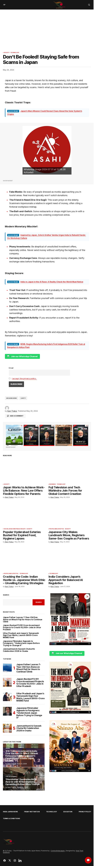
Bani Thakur (12, 764)
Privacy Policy (85, 812)
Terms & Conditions (11, 818)
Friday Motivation (32, 812)
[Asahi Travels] (47, 150)
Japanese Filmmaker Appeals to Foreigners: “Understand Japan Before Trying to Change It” (21, 643)
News (8, 748)
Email (11, 368)
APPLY (70, 643)
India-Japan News (10, 812)
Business (52, 484)
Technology (14, 52)
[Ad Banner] (47, 435)
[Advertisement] (47, 28)
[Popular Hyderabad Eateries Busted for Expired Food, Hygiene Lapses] (24, 515)
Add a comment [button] (16, 416)
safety (23, 398)
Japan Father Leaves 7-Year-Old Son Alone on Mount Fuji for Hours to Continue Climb (22, 619)
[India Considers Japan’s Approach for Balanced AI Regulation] (69, 560)
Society (6, 52)
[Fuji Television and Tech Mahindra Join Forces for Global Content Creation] (69, 470)
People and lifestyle (56, 528)
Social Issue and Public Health (15, 528)
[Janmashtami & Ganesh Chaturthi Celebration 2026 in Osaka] (7, 728)
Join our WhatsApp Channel (24, 356)
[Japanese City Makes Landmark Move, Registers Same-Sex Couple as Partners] (69, 515)
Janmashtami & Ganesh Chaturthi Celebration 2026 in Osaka (19, 650)
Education (67, 812)
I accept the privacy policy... (24, 378)
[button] (4, 4)
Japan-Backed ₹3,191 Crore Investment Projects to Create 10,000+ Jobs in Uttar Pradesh (22, 627)
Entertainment (11, 776)
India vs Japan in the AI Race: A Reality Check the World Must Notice (51, 282)
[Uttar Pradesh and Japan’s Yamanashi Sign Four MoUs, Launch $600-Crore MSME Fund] (7, 696)
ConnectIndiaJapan (58, 851)
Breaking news (11, 398)
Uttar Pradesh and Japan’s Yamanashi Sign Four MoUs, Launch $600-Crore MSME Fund (21, 635)
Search (6, 595)
